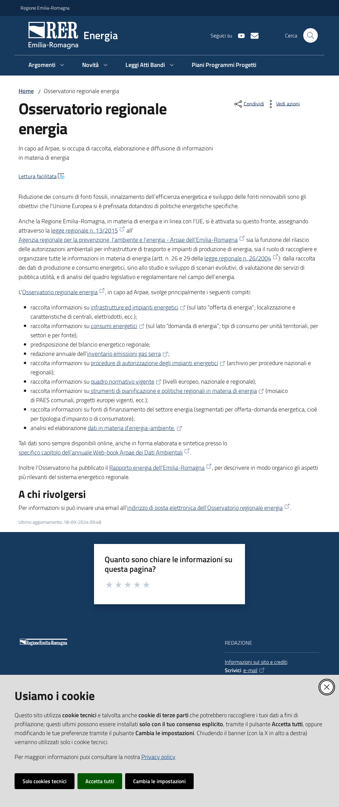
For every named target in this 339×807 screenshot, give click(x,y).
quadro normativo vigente (122, 381)
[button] (310, 35)
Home (26, 90)
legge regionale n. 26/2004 (237, 258)
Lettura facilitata (38, 176)
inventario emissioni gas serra (124, 353)
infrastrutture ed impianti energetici (134, 307)
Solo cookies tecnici (45, 781)
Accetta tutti (99, 781)
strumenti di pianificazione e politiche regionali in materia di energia (173, 390)
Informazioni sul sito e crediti (256, 662)
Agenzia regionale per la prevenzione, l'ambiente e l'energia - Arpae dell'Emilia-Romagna (128, 239)
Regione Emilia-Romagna (45, 7)
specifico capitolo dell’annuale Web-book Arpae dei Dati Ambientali (101, 452)
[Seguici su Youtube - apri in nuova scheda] (238, 35)
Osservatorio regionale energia (60, 292)
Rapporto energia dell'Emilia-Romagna (157, 467)
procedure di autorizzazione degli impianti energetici (154, 362)
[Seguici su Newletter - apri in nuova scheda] (252, 35)
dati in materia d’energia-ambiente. (131, 427)
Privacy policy (158, 756)
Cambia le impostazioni (159, 781)
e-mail (250, 670)
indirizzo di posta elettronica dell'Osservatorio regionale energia (205, 507)
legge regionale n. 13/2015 (84, 230)
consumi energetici (114, 325)
